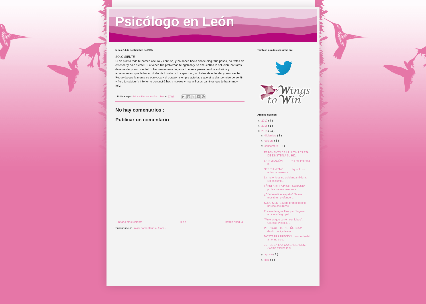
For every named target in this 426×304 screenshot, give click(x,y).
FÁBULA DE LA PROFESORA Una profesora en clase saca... (284, 187)
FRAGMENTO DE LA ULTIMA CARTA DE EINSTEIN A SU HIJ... (286, 154)
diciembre (270, 135)
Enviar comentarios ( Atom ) (149, 228)
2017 (264, 120)
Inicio (183, 222)
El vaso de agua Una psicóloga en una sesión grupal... (285, 213)
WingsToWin (8, 1)
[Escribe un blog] (188, 96)
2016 (264, 125)
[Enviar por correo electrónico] (183, 96)
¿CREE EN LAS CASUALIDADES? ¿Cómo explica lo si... (285, 246)
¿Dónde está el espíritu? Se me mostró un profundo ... (283, 196)
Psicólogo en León (174, 21)
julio (267, 259)
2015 (264, 131)
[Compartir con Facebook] (198, 96)
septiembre (271, 146)
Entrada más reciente (129, 222)
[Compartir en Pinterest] (203, 96)
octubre (269, 140)
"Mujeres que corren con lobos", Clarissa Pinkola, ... (283, 221)
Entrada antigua (233, 222)
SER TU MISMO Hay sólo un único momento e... (284, 171)
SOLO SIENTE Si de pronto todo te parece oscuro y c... (285, 204)
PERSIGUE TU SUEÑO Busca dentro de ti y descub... (283, 229)
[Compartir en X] (193, 96)
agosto (268, 254)
